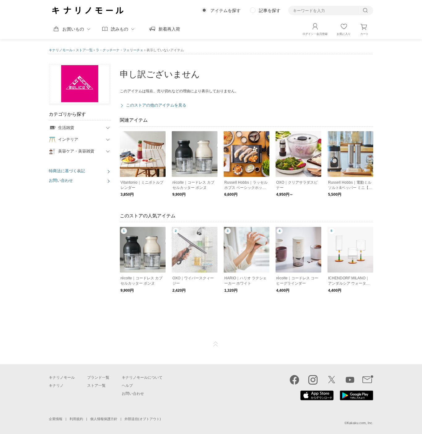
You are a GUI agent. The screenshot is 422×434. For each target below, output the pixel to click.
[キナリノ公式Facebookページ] (294, 379)
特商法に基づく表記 (67, 171)
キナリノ (56, 385)
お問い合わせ (61, 180)
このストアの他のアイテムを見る (156, 105)
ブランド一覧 (98, 377)
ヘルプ (127, 385)
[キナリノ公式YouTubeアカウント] (350, 379)
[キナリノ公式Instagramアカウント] (313, 379)
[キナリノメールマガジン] (367, 379)
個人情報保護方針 (103, 419)
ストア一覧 (84, 50)
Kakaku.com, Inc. (360, 423)
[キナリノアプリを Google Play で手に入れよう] (356, 398)
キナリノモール (61, 50)
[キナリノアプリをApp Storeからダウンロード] (317, 398)
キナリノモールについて (142, 377)
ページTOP (215, 344)
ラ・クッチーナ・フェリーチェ (119, 50)
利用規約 (76, 419)
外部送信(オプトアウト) (142, 419)
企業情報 (55, 419)
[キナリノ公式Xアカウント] (331, 379)
